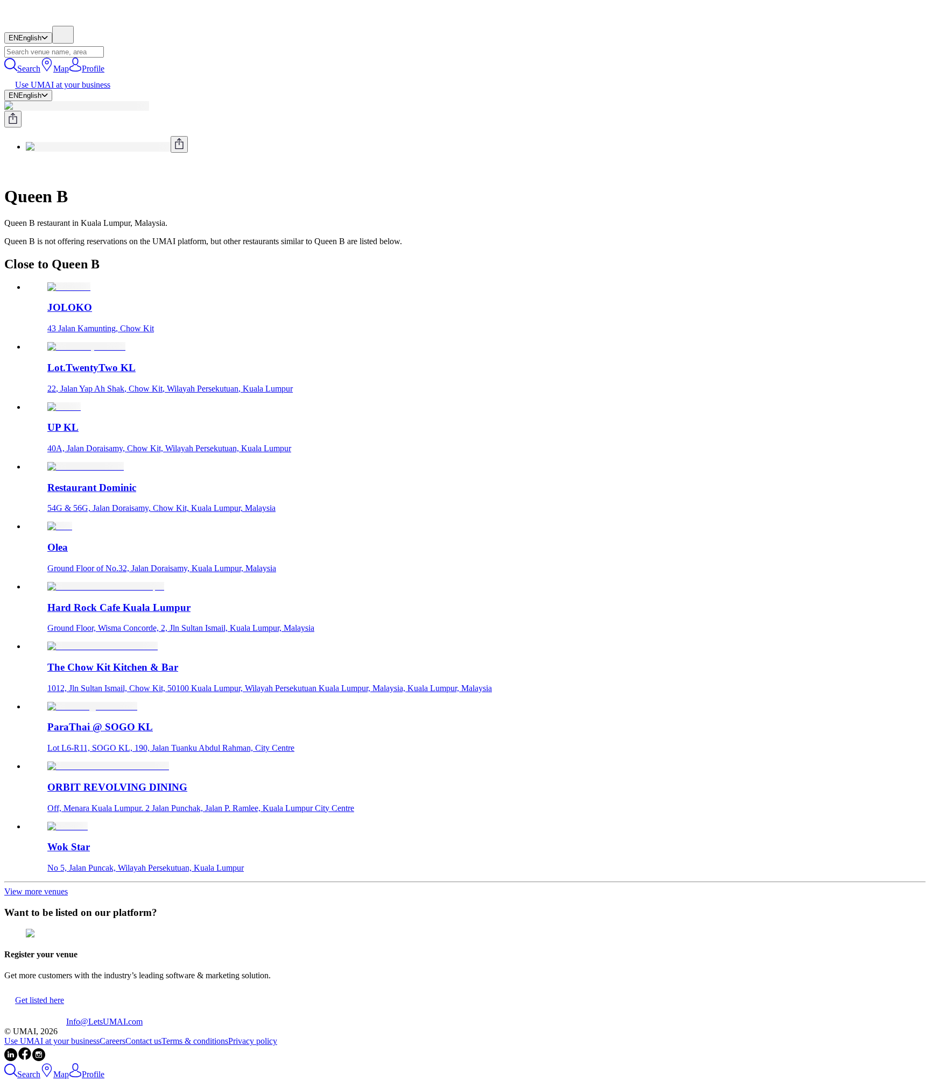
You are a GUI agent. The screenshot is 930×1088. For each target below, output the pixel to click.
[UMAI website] (35, 1021)
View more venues (36, 891)
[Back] (8, 170)
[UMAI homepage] (35, 20)
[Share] (13, 119)
